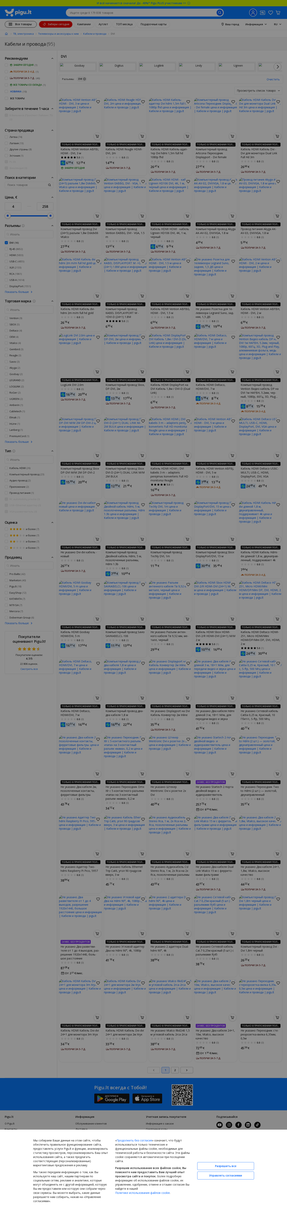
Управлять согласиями (225, 1175)
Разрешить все (225, 1166)
